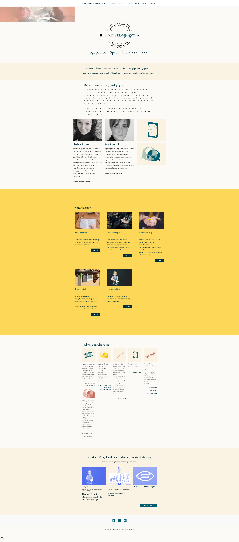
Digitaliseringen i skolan (116, 494)
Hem (113, 3)
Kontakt (152, 3)
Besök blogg (148, 506)
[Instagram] (119, 520)
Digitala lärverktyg (87, 489)
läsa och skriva (98, 489)
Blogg (137, 3)
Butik (130, 3)
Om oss (144, 3)
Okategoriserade (87, 490)
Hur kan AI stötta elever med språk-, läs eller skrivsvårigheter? (92, 497)
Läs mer (95, 250)
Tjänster (121, 3)
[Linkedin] (125, 520)
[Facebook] (113, 520)
